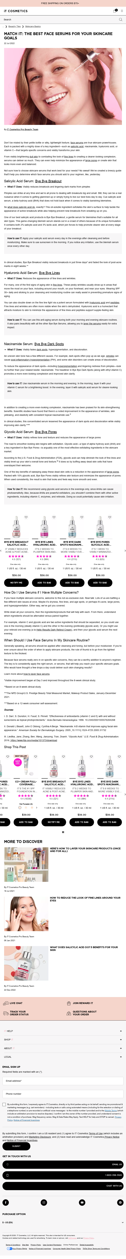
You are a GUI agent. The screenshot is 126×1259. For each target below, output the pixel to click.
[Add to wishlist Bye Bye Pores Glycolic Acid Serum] (110, 517)
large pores (91, 160)
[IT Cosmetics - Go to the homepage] (15, 11)
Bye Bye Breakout (48, 181)
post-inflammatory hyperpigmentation (30, 359)
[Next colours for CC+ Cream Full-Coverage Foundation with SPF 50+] (36, 807)
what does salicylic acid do (21, 207)
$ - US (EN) (7, 1222)
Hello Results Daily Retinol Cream (53, 629)
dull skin (34, 156)
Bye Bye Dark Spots (49, 344)
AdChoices (72, 1238)
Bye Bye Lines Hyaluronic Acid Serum (44, 543)
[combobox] (60, 20)
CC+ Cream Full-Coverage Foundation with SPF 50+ (26, 783)
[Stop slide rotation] (63, 832)
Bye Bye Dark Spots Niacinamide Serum (72, 543)
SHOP (8, 1039)
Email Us (117, 1164)
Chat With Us (114, 1186)
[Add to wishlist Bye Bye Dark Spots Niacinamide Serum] (82, 517)
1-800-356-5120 (113, 1175)
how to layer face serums (36, 674)
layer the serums (92, 323)
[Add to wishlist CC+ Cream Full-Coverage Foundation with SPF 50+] (36, 757)
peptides (114, 302)
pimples (110, 356)
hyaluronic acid (97, 302)
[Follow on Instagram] (44, 1202)
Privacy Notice (111, 1137)
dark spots (42, 349)
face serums (77, 142)
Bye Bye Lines (49, 273)
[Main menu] (122, 11)
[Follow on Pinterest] (120, 1202)
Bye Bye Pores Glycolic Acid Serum (100, 543)
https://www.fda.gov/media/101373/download (33, 740)
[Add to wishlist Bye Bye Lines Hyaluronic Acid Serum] (54, 517)
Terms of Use (96, 1133)
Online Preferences (70, 1245)
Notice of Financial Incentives (22, 1140)
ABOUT (9, 1048)
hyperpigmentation (67, 366)
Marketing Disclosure (40, 1137)
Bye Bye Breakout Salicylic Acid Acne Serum (16, 543)
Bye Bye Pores (46, 432)
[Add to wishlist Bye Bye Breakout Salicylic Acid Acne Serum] (26, 517)
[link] (114, 11)
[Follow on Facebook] (5, 1202)
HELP (8, 1031)
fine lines (68, 156)
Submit (16, 1146)
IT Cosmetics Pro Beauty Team (22, 129)
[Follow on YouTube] (82, 1202)
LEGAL (7, 1057)
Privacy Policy (89, 1238)
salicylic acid (77, 146)
